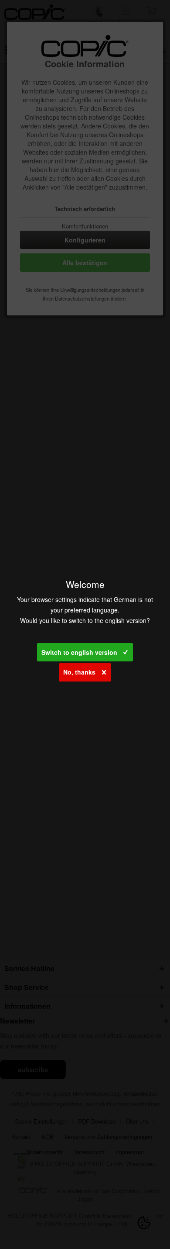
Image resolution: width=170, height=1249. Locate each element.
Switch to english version (79, 652)
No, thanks (79, 672)
